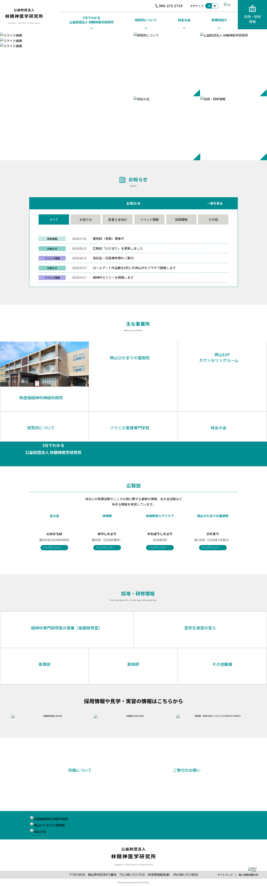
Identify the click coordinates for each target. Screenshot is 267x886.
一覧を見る (215, 203)
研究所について (146, 20)
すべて (53, 219)
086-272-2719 (171, 5)
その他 (213, 219)
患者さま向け (117, 219)
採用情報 (181, 219)
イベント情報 (149, 219)
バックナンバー (52, 547)
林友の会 (184, 20)
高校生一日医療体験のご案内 (113, 258)
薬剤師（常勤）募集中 (108, 238)
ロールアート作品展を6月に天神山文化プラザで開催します (134, 268)
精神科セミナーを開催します (113, 277)
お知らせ (85, 219)
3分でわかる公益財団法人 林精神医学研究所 (91, 19)
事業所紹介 (219, 20)
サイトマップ (225, 874)
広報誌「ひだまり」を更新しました (118, 248)
